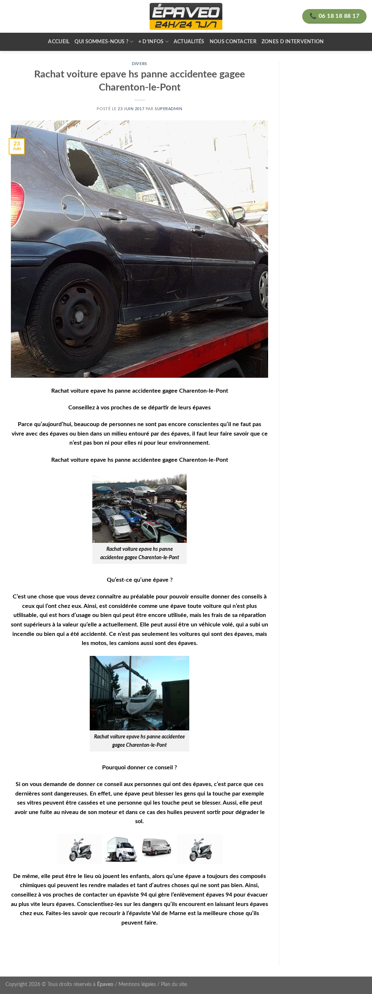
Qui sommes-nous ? (101, 41)
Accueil (58, 41)
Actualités (189, 41)
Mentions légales (137, 984)
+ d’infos (151, 41)
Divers (139, 64)
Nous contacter (233, 41)
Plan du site (174, 984)
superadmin (168, 109)
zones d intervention (293, 41)
